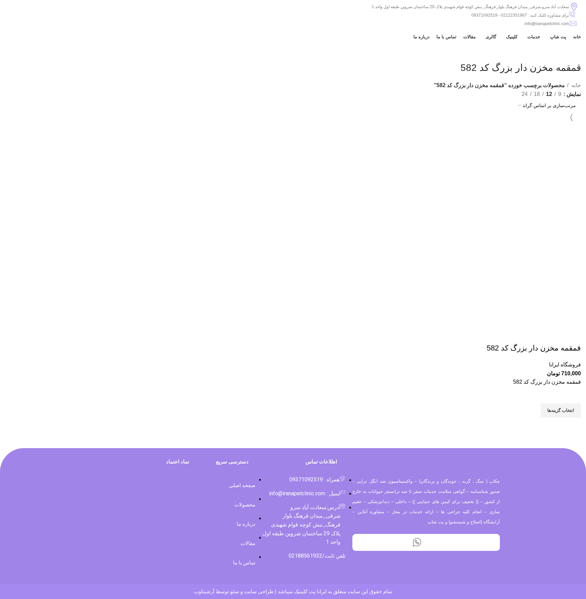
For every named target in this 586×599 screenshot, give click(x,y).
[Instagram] (435, 542)
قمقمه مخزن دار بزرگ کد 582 (534, 348)
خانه (575, 85)
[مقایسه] (572, 334)
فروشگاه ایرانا (565, 364)
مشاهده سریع (572, 426)
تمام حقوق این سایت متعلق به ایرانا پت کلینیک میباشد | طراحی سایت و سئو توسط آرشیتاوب (293, 591)
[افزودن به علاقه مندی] (572, 394)
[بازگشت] (572, 52)
